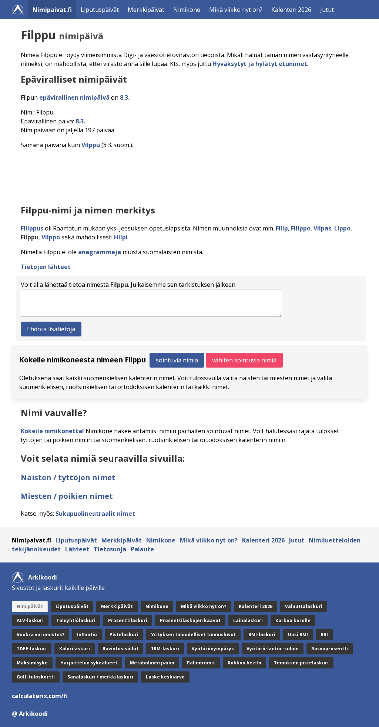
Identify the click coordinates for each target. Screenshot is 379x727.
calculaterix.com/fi (40, 696)
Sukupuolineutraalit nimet (95, 513)
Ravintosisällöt (120, 648)
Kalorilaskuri (74, 648)
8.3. (125, 97)
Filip (282, 228)
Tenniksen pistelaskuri (301, 663)
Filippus (32, 228)
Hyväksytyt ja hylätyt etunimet (259, 64)
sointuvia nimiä (177, 360)
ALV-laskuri (30, 620)
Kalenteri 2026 (291, 10)
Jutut (327, 10)
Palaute (142, 549)
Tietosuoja (110, 549)
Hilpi (121, 237)
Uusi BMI (298, 634)
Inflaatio (87, 634)
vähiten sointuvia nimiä (244, 360)
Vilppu (90, 145)
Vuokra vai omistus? (40, 634)
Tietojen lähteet (46, 267)
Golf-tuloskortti (36, 677)
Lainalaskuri (248, 620)
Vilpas (322, 228)
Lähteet (77, 549)
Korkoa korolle (293, 620)
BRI (324, 634)
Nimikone (186, 10)
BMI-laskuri (261, 634)
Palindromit (201, 663)
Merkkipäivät (146, 10)
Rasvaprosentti (329, 648)
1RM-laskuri (165, 648)
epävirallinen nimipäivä (74, 97)
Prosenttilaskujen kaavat (190, 620)
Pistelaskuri (124, 634)
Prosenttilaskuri (127, 620)
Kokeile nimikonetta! (52, 431)
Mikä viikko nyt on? (235, 10)
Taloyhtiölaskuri (75, 620)
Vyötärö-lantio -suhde (272, 648)
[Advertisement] (191, 175)
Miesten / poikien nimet (67, 496)
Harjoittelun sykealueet (88, 663)
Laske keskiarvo (165, 677)
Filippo (301, 228)
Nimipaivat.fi (52, 10)
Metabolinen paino (152, 663)
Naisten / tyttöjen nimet (68, 477)
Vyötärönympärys (213, 648)
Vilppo (50, 237)
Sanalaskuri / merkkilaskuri (100, 677)
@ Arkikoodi (30, 714)
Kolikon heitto (244, 663)
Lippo (342, 228)
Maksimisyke (32, 663)
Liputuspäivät (100, 10)
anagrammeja (99, 252)
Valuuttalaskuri (303, 606)
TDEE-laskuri (32, 648)
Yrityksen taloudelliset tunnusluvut (193, 634)
